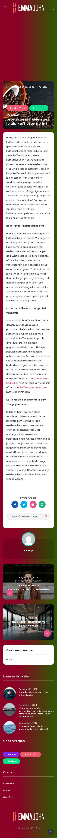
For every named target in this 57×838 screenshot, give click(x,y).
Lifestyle (38, 108)
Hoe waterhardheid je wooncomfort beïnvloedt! (33, 727)
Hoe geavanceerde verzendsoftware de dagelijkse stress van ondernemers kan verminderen (36, 712)
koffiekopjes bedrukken (33, 387)
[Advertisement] (28, 46)
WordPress (36, 828)
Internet (11, 754)
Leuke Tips (17, 108)
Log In (9, 659)
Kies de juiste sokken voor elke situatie (34, 693)
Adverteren (9, 783)
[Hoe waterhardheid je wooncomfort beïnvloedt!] (9, 727)
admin (28, 551)
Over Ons (8, 797)
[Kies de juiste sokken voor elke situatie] (9, 693)
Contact (7, 790)
